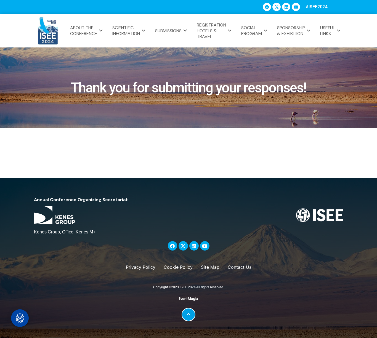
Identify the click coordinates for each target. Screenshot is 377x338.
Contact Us (239, 267)
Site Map (210, 267)
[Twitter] (276, 7)
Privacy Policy (140, 267)
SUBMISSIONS (168, 31)
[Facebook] (267, 7)
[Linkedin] (286, 7)
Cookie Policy (178, 267)
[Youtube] (296, 7)
